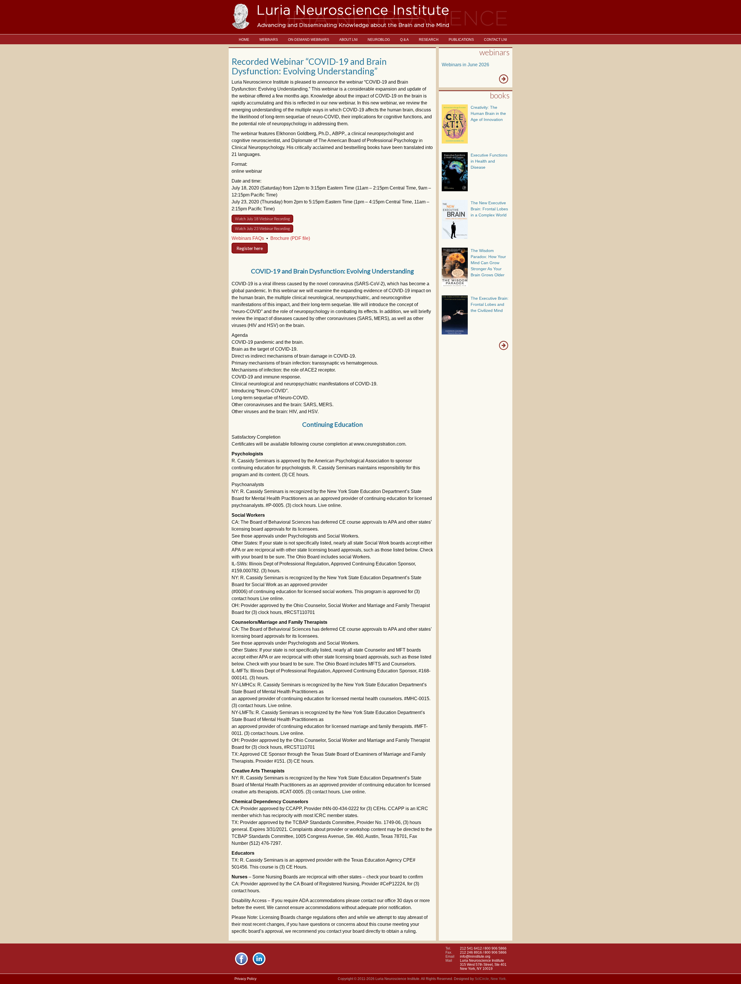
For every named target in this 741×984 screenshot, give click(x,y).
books (499, 95)
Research (429, 40)
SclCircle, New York (490, 979)
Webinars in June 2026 (465, 64)
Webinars (268, 40)
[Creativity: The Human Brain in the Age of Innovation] (455, 141)
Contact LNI (495, 40)
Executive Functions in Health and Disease (489, 161)
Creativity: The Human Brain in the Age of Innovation (488, 113)
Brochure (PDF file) (290, 238)
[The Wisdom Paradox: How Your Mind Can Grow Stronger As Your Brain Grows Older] (455, 285)
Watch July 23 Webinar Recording (262, 228)
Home (244, 40)
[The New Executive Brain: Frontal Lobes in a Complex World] (455, 237)
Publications (461, 40)
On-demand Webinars (308, 40)
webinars (494, 52)
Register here (249, 248)
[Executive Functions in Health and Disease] (455, 189)
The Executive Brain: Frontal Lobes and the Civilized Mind (490, 304)
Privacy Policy (245, 979)
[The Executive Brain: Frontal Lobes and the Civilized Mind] (455, 332)
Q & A (404, 40)
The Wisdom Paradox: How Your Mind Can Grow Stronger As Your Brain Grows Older (488, 262)
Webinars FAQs (248, 238)
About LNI (348, 40)
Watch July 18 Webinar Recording (262, 218)
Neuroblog (379, 40)
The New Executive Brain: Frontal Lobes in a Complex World (489, 209)
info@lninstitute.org (475, 956)
